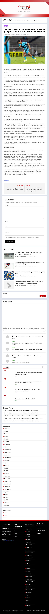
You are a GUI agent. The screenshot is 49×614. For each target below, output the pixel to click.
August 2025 (6, 460)
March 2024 (6, 505)
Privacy (39, 533)
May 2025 (6, 468)
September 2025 (7, 457)
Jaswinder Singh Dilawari (10, 34)
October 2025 (7, 454)
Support (39, 528)
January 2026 (7, 447)
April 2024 (6, 502)
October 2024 (7, 486)
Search (5, 293)
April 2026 (6, 439)
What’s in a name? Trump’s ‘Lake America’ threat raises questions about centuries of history (22, 1)
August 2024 (6, 491)
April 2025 (6, 470)
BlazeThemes (17, 611)
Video (5, 518)
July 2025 (6, 462)
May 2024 (6, 499)
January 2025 (7, 478)
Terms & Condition (41, 530)
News (13, 335)
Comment (7, 205)
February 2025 (7, 476)
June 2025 (6, 465)
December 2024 (7, 481)
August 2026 (6, 428)
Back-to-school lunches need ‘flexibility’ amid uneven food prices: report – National (21, 421)
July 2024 (6, 494)
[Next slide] (46, 1)
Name (6, 221)
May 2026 (6, 436)
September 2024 (7, 489)
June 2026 (6, 433)
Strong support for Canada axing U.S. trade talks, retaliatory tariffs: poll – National (24, 328)
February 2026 (7, 444)
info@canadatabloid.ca (9, 540)
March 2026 (6, 441)
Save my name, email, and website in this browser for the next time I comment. (22, 237)
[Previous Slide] (44, 1)
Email (6, 226)
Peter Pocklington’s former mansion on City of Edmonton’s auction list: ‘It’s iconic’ (21, 413)
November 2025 (7, 452)
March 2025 (6, 473)
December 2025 (7, 449)
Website (7, 232)
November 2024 (7, 484)
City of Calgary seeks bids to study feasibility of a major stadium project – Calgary (21, 415)
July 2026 (6, 431)
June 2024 (6, 497)
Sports (6, 26)
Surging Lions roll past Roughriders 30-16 (20, 362)
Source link (6, 180)
